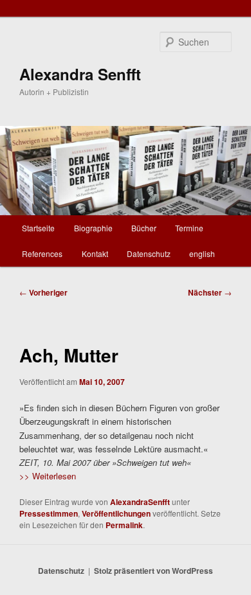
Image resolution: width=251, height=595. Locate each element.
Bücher (143, 227)
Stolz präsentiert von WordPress (153, 570)
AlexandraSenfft (140, 502)
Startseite (38, 227)
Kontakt (95, 253)
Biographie (93, 227)
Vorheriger (43, 292)
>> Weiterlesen (47, 476)
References (42, 253)
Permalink (124, 525)
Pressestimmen (48, 513)
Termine (189, 227)
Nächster (210, 292)
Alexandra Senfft (80, 74)
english (202, 253)
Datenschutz (149, 253)
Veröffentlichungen (116, 513)
